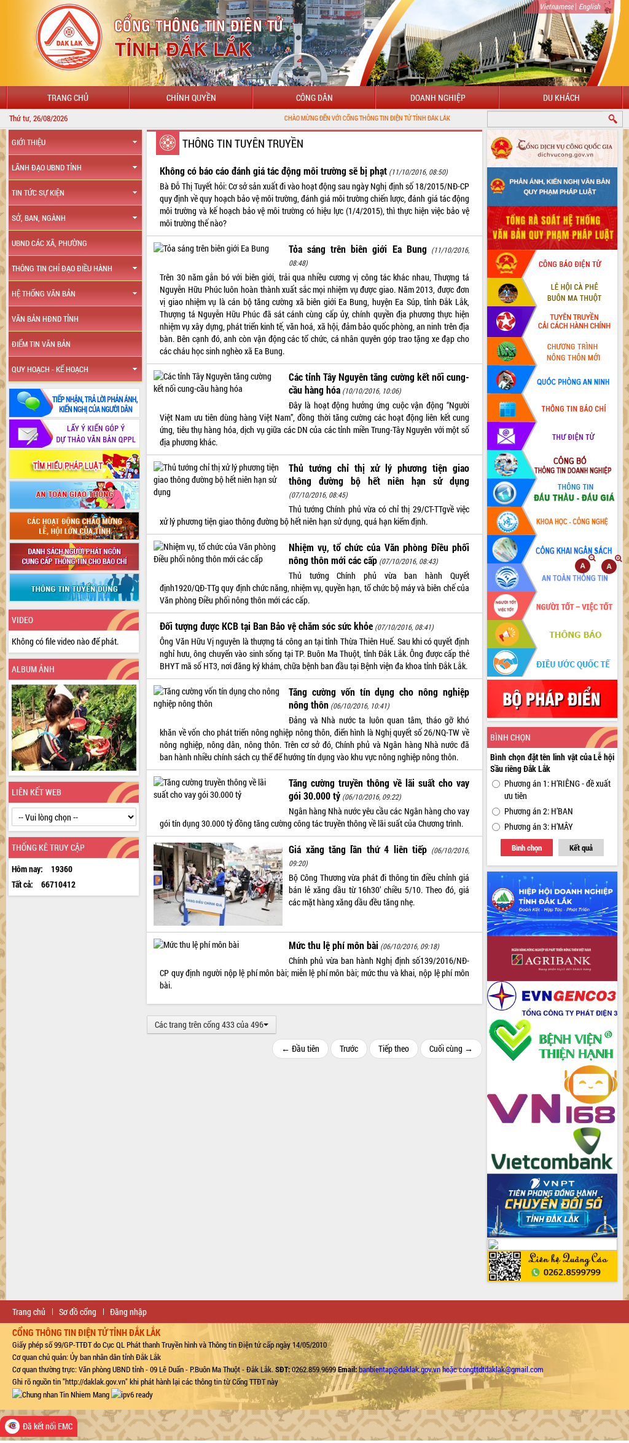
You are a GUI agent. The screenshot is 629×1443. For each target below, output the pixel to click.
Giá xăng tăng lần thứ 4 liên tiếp (358, 849)
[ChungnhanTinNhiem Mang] (60, 1393)
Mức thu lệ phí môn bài (333, 945)
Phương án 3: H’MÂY (538, 826)
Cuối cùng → (451, 1048)
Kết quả (581, 847)
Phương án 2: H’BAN (538, 811)
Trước (349, 1048)
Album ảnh (33, 669)
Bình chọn (527, 847)
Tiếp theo (393, 1048)
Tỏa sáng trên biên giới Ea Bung (358, 248)
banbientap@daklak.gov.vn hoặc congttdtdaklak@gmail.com (451, 1369)
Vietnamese (556, 6)
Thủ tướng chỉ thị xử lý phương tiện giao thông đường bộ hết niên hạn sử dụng (379, 474)
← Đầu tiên (300, 1048)
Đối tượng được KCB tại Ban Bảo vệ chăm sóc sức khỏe (266, 625)
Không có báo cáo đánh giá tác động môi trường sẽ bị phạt (273, 170)
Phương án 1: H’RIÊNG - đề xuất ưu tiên (557, 789)
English (589, 6)
